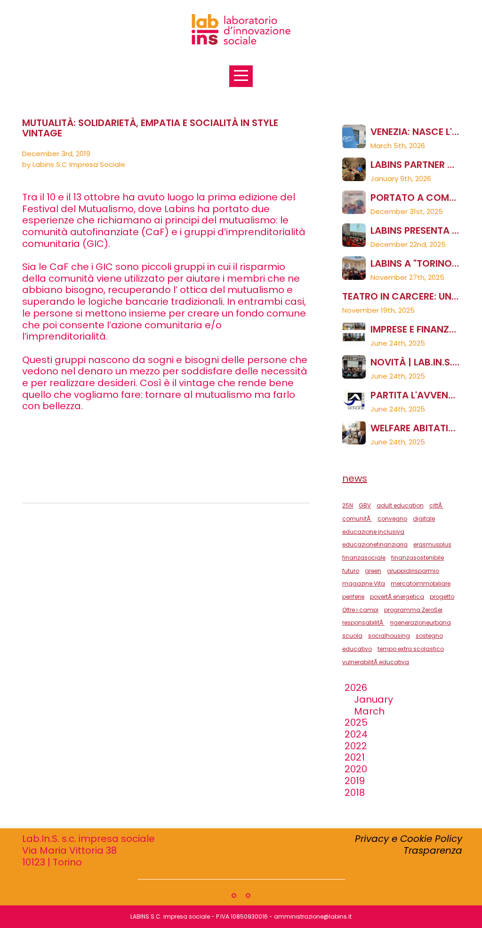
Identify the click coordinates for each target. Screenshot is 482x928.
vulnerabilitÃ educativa (375, 662)
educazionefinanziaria (375, 544)
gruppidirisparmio (413, 571)
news (354, 478)
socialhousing (389, 636)
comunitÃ (357, 519)
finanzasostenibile (417, 558)
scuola (352, 636)
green (373, 571)
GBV (365, 505)
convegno (392, 519)
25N (347, 505)
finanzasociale (364, 558)
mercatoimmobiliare (420, 583)
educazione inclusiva (373, 532)
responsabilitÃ (363, 623)
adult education (400, 505)
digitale (424, 519)
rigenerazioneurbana (420, 623)
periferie (353, 597)
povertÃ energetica (397, 597)
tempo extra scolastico (411, 649)
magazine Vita (363, 583)
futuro (350, 571)
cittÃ (436, 505)
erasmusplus (432, 544)
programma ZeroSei (413, 610)
